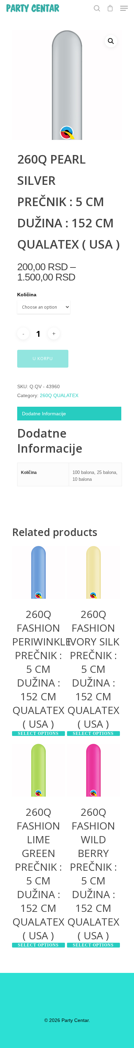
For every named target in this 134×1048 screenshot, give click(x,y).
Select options (38, 733)
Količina (26, 294)
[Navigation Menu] (124, 8)
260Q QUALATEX (59, 395)
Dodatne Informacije (44, 413)
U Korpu (43, 358)
